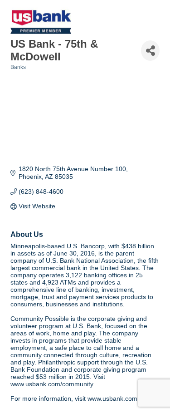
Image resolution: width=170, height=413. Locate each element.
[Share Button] (150, 50)
